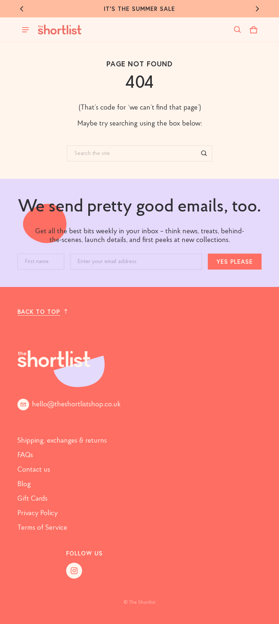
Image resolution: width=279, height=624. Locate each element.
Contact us (33, 469)
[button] (238, 30)
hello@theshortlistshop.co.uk (76, 404)
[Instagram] (74, 571)
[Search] (204, 153)
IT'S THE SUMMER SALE (139, 8)
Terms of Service (42, 527)
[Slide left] (21, 8)
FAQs (25, 455)
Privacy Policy (37, 513)
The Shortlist (142, 602)
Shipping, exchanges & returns (62, 440)
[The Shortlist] (59, 30)
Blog (24, 484)
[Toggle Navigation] (25, 30)
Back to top (38, 311)
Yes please (235, 261)
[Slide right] (257, 8)
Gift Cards (32, 498)
